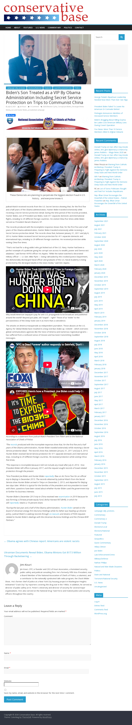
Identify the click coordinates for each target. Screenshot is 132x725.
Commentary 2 (100, 519)
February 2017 (100, 412)
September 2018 (101, 336)
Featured (28, 27)
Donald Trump (100, 523)
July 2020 (98, 249)
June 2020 (98, 253)
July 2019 (98, 297)
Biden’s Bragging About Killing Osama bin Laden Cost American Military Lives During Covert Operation (110, 122)
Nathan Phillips (100, 562)
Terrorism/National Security (105, 578)
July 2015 (98, 488)
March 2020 (99, 265)
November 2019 (101, 281)
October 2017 (100, 380)
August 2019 (99, 293)
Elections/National (35, 88)
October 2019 (100, 285)
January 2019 (99, 320)
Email (7, 667)
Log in (97, 601)
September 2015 (101, 480)
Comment (8, 616)
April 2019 (98, 309)
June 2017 (98, 396)
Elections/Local (100, 527)
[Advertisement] (111, 61)
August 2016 (99, 436)
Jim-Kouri (23, 106)
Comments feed (101, 609)
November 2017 (101, 376)
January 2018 (99, 368)
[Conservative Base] (46, 4)
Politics (68, 27)
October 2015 (100, 476)
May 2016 (98, 448)
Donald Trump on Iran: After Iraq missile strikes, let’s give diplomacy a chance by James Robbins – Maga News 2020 (111, 150)
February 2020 (100, 269)
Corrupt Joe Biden (64, 106)
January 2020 (99, 273)
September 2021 (101, 221)
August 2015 (99, 484)
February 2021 (100, 233)
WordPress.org (100, 613)
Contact (79, 27)
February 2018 (100, 364)
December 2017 (101, 372)
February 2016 (100, 460)
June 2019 (98, 301)
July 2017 (98, 392)
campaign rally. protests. (16, 88)
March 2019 (99, 312)
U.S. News (40, 27)
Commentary (54, 27)
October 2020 (100, 237)
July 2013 (98, 496)
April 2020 (98, 261)
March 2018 (99, 360)
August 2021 (99, 225)
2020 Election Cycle (50, 106)
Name (7, 653)
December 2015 (101, 468)
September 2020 (101, 241)
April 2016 (98, 452)
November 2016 (101, 424)
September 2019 (101, 289)
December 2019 (101, 277)
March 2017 (99, 408)
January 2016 (99, 464)
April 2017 (98, 404)
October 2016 (100, 428)
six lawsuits (54, 514)
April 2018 (98, 356)
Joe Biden (98, 550)
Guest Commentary (102, 543)
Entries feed (99, 605)
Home (8, 27)
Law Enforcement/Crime (63, 88)
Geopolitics (99, 539)
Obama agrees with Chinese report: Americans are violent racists (41, 541)
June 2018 (98, 348)
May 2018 (98, 352)
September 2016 (101, 432)
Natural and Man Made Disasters (108, 566)
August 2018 (99, 340)
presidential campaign (36, 110)
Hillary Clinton (100, 546)
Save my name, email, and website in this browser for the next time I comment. (39, 693)
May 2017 (98, 400)
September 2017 (101, 384)
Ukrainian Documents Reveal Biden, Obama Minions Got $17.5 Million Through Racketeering (42, 554)
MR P (96, 176)
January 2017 (99, 416)
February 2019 (100, 316)
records (13, 444)
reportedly (49, 476)
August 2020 (99, 245)
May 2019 (98, 305)
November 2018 (101, 328)
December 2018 (101, 324)
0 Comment (34, 106)
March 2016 (99, 456)
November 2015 (101, 472)
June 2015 (98, 492)
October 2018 (100, 332)
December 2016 (101, 420)
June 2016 (98, 444)
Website (7, 681)
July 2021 (98, 229)
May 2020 (98, 257)
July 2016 (98, 440)
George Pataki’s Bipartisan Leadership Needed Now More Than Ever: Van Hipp (111, 100)
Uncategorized (100, 586)
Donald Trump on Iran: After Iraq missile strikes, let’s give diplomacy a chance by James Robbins (111, 158)
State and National (102, 574)
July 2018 (98, 344)
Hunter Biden (66, 507)
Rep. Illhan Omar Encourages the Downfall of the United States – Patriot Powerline (110, 198)
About (17, 27)
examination (64, 496)
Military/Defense (101, 558)
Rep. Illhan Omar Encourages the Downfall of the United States (110, 203)
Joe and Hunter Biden (19, 110)
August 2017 (99, 388)
